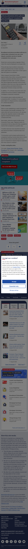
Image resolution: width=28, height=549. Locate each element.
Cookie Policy (16, 267)
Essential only (14, 286)
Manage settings (14, 290)
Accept (14, 282)
